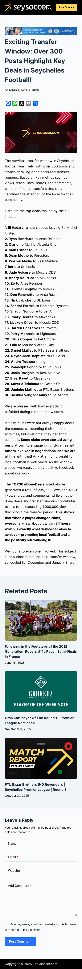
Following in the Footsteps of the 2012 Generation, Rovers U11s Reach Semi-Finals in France (41, 651)
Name (13, 844)
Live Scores (66, 7)
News (36, 90)
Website (14, 871)
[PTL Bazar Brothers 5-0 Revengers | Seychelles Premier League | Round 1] (41, 758)
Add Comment (20, 886)
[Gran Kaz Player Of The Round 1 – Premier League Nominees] (41, 691)
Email (13, 857)
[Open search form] (50, 7)
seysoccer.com (46, 964)
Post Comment (20, 941)
